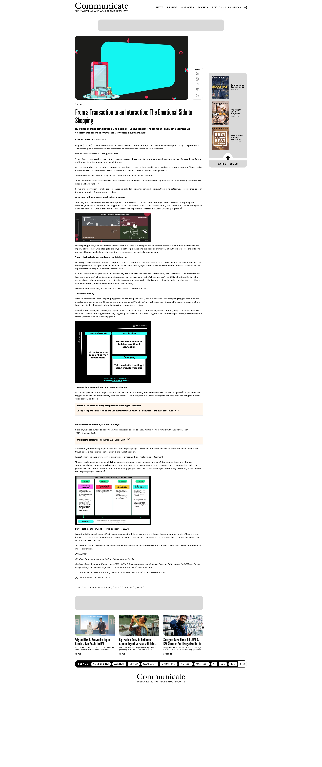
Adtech (186, 622)
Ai (214, 622)
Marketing (128, 567)
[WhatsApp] (197, 58)
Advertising (101, 622)
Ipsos (117, 567)
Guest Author (85, 118)
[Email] (197, 74)
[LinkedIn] (197, 52)
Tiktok (139, 567)
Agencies (187, 7)
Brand (134, 622)
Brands (172, 7)
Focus (202, 7)
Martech (202, 622)
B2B (223, 622)
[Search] (245, 7)
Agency (119, 622)
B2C (232, 622)
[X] (197, 69)
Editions (218, 7)
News (160, 7)
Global (107, 567)
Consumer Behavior (92, 567)
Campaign (149, 622)
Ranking (233, 7)
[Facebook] (197, 63)
